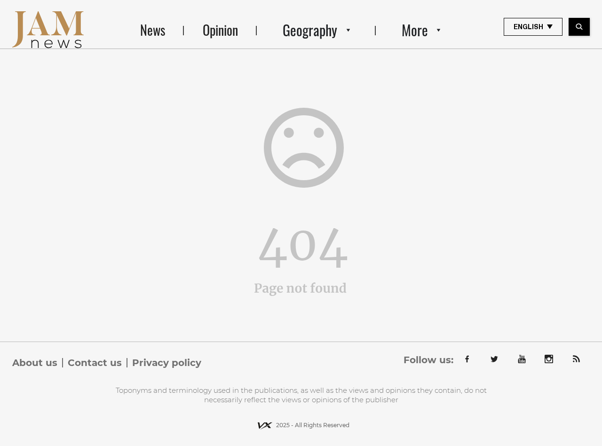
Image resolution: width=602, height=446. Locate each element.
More (415, 29)
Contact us (95, 362)
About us (34, 362)
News (152, 30)
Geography (310, 29)
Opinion (220, 30)
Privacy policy (166, 362)
